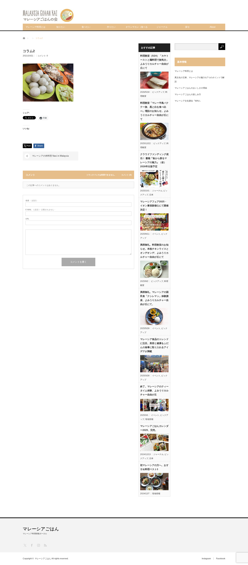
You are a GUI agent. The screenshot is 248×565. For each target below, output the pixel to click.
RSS (45, 545)
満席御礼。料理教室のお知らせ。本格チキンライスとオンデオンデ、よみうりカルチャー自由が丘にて (154, 250)
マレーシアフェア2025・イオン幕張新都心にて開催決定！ (154, 205)
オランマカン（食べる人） (137, 28)
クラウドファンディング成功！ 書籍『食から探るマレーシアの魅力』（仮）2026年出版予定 (154, 160)
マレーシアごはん (41, 528)
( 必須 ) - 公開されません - (40, 210)
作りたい (111, 27)
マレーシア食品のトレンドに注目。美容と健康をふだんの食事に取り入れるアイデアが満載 (154, 345)
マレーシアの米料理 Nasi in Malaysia (50, 156)
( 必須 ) (31, 201)
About (212, 27)
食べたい (86, 27)
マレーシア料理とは (35, 27)
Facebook (220, 558)
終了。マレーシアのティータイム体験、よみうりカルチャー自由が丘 (154, 390)
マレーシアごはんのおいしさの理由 (191, 88)
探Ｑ (187, 27)
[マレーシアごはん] (48, 15)
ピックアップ (158, 92)
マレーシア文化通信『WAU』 (188, 101)
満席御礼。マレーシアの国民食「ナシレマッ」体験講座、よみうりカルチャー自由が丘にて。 (154, 298)
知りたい (60, 27)
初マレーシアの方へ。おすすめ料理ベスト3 (154, 467)
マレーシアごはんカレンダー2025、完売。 (154, 428)
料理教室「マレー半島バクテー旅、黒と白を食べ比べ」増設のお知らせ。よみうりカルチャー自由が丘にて (154, 111)
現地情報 (149, 419)
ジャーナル (162, 27)
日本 (151, 195)
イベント (156, 234)
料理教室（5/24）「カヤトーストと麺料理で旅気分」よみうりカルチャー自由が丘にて (154, 61)
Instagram (206, 558)
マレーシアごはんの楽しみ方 (188, 94)
